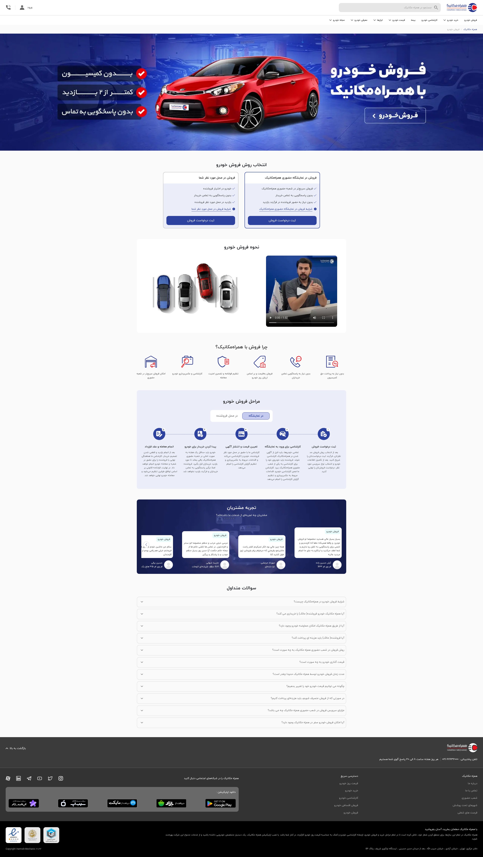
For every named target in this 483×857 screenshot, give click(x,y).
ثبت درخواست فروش (282, 220)
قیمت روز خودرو (348, 783)
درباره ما (472, 783)
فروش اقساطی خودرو (346, 805)
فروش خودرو (470, 20)
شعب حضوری (469, 798)
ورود (29, 7)
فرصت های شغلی (467, 813)
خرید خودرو (351, 790)
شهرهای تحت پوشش (465, 805)
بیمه (413, 20)
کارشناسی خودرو (429, 20)
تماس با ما (471, 790)
